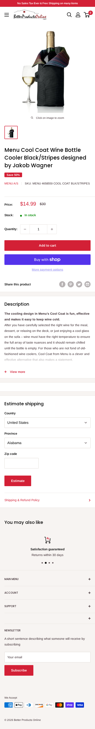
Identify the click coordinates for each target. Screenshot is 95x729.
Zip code (10, 454)
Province (10, 433)
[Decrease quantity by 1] (25, 229)
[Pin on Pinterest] (71, 284)
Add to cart (47, 245)
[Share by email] (87, 284)
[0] (87, 14)
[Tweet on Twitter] (79, 284)
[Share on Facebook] (62, 284)
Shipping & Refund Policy (22, 500)
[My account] (78, 14)
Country (10, 413)
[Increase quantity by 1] (52, 229)
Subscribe (19, 670)
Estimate (18, 481)
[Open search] (69, 14)
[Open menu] (6, 15)
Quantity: (10, 229)
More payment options (47, 269)
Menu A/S (11, 183)
